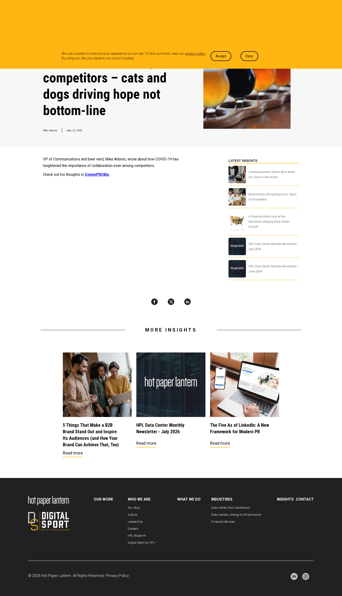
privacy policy (195, 53)
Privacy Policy (117, 575)
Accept (221, 56)
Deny (249, 56)
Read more (73, 452)
